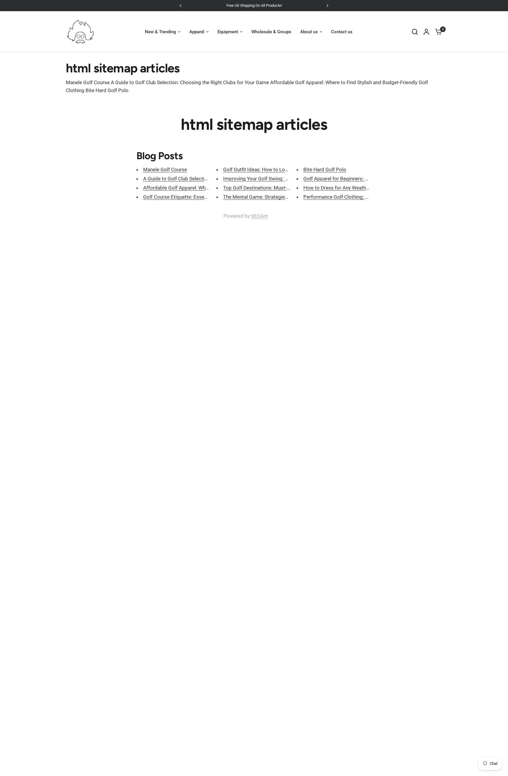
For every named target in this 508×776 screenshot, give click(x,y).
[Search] (415, 31)
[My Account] (426, 31)
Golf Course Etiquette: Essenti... (178, 197)
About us (309, 31)
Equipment (228, 31)
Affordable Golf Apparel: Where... (179, 188)
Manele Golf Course (165, 169)
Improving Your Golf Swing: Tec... (259, 179)
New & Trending (160, 31)
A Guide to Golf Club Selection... (178, 179)
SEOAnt (259, 216)
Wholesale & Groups (271, 31)
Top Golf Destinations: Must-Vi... (259, 188)
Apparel (196, 31)
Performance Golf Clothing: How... (341, 197)
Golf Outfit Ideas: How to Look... (258, 169)
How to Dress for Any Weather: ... (339, 188)
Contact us (341, 31)
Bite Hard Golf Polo (324, 169)
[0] (437, 31)
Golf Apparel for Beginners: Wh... (339, 179)
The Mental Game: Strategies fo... (260, 197)
